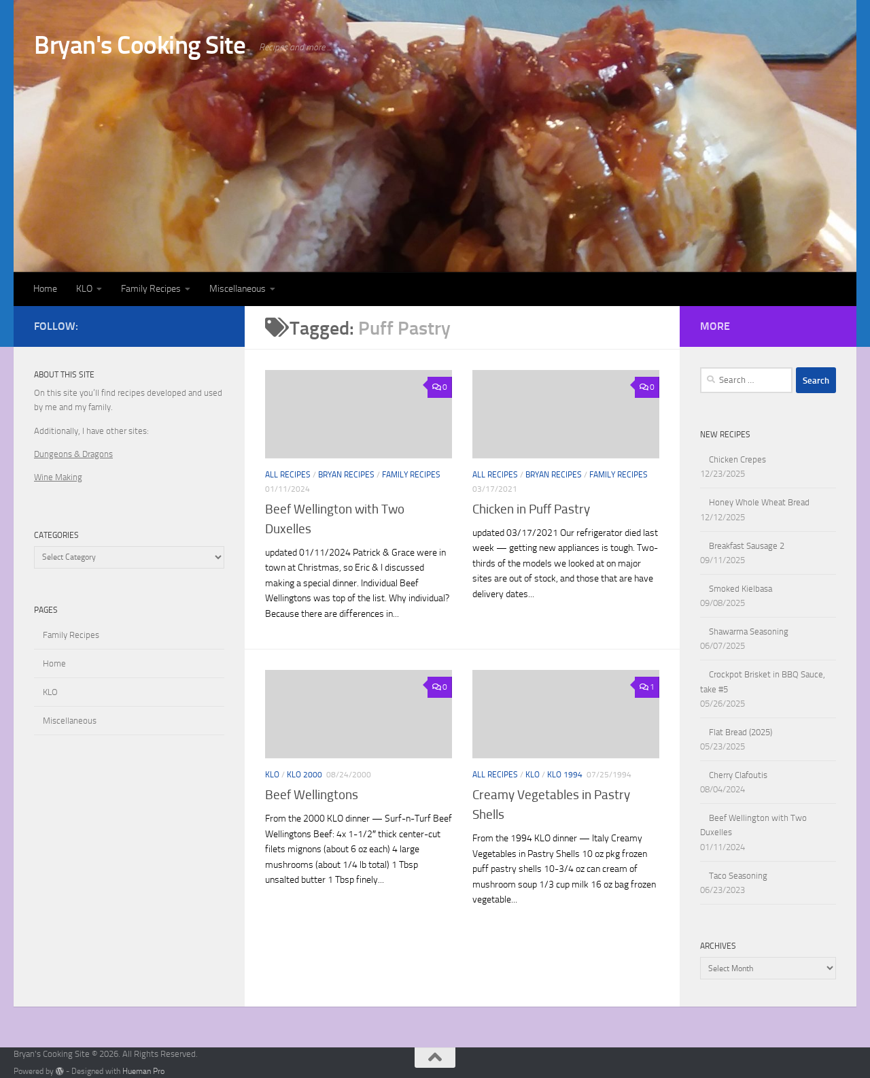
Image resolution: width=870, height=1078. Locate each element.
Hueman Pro (143, 1071)
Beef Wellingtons (311, 795)
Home (45, 288)
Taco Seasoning (738, 876)
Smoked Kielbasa (740, 589)
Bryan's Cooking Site (139, 45)
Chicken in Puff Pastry (531, 509)
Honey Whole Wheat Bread (759, 502)
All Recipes (288, 474)
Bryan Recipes (346, 474)
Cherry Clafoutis (738, 775)
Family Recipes (151, 288)
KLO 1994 (564, 774)
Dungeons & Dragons (73, 454)
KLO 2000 (304, 774)
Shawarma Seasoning (748, 631)
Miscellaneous (237, 288)
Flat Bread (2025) (740, 732)
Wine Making (58, 477)
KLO (84, 288)
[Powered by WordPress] (60, 1071)
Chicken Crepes (737, 459)
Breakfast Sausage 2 (746, 546)
